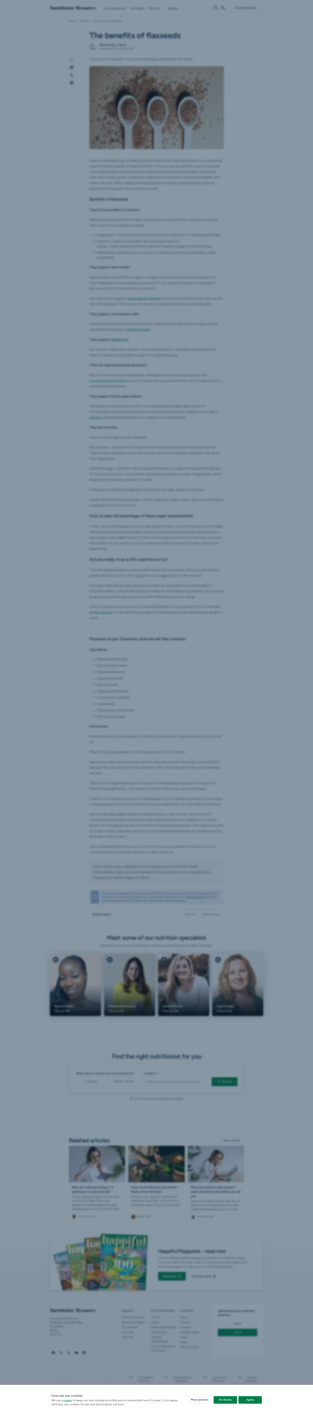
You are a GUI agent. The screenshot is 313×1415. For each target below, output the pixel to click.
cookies (67, 1400)
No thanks (225, 1399)
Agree (250, 1399)
